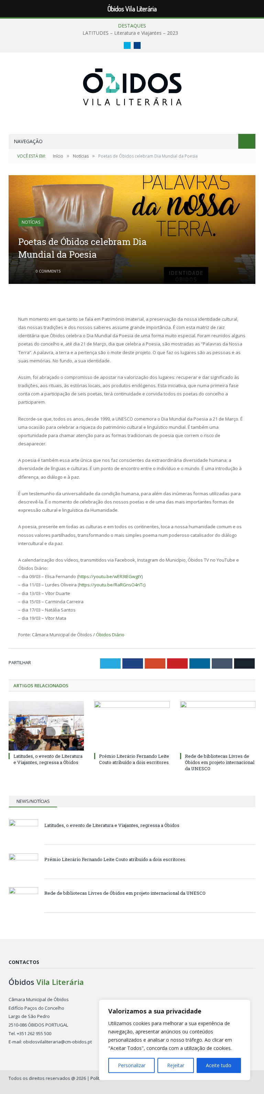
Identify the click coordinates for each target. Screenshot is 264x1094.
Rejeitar (175, 1065)
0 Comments (47, 271)
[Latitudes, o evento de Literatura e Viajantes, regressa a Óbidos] (46, 725)
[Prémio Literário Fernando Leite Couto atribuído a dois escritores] (131, 725)
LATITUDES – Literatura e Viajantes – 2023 (130, 33)
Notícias (31, 222)
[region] (174, 1040)
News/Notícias (33, 801)
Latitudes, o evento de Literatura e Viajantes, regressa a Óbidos (47, 759)
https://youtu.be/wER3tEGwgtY (110, 576)
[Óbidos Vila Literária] (132, 85)
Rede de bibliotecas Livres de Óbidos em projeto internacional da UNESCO (219, 762)
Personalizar (131, 1065)
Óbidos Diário (110, 634)
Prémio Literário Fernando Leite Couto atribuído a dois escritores (134, 759)
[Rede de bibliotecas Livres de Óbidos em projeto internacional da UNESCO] (217, 725)
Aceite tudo (218, 1065)
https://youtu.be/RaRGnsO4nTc (111, 585)
